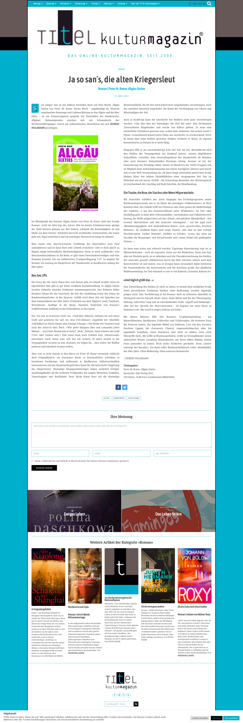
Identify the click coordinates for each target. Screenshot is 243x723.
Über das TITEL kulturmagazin (144, 3)
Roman (121, 69)
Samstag (108, 3)
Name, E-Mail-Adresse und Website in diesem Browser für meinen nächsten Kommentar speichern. (82, 461)
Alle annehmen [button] (231, 718)
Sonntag (121, 3)
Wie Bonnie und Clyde (78, 607)
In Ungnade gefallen (41, 609)
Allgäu (107, 398)
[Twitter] (195, 4)
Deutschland (133, 398)
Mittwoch (64, 3)
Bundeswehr (119, 398)
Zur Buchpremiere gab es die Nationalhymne (118, 599)
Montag (36, 3)
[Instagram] (199, 4)
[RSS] (204, 4)
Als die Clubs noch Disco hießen (192, 606)
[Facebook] (190, 4)
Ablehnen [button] (216, 718)
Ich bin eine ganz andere (152, 606)
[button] (136, 704)
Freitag (94, 3)
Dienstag (50, 3)
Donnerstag (80, 3)
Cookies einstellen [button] (200, 718)
